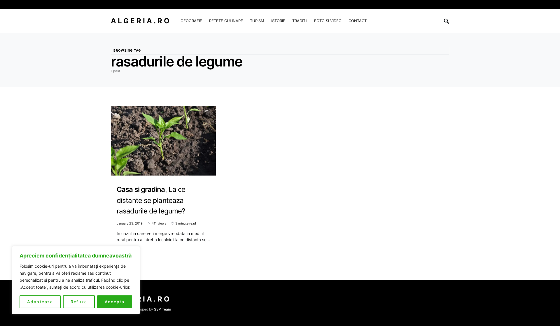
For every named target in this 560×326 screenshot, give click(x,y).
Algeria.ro (141, 21)
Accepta (115, 301)
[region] (76, 280)
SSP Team (162, 309)
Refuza (79, 301)
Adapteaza (40, 301)
